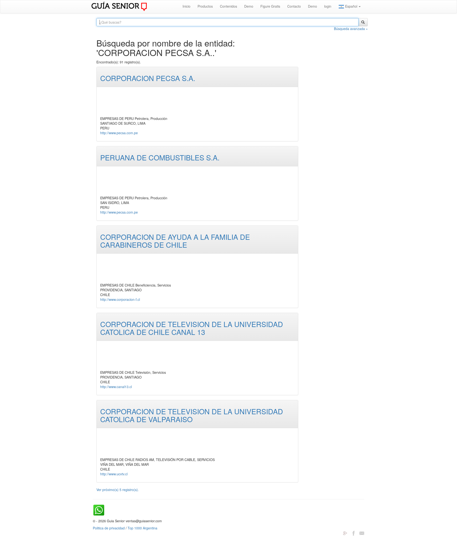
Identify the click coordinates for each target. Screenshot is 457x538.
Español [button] (351, 6)
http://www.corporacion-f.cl (120, 299)
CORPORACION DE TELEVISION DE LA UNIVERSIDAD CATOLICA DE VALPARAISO (191, 415)
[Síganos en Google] (345, 532)
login (327, 6)
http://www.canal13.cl (116, 386)
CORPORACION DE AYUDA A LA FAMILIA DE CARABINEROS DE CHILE (175, 241)
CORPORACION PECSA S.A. (147, 78)
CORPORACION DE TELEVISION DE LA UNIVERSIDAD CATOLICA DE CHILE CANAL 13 (191, 328)
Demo (248, 6)
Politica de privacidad (109, 528)
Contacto (294, 6)
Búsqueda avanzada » (351, 28)
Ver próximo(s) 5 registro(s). (117, 489)
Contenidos (228, 6)
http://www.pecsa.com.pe (119, 132)
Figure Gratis (270, 6)
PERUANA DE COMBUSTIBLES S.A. (159, 157)
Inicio (186, 6)
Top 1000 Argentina (142, 528)
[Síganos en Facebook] (353, 532)
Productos (205, 6)
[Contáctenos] (361, 532)
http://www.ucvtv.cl (114, 473)
